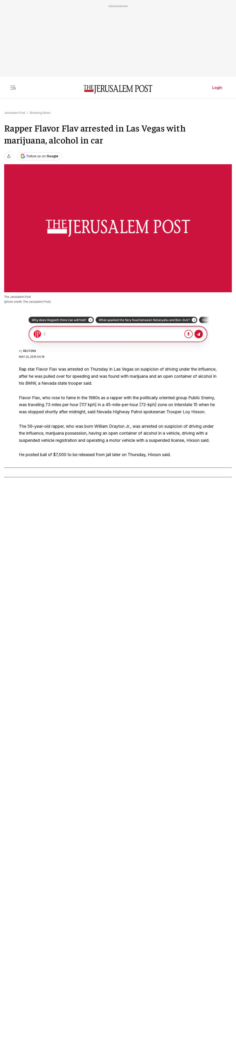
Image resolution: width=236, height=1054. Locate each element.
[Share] (8, 156)
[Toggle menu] (13, 88)
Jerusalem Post (14, 112)
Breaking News (40, 112)
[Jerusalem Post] (118, 89)
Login (217, 87)
